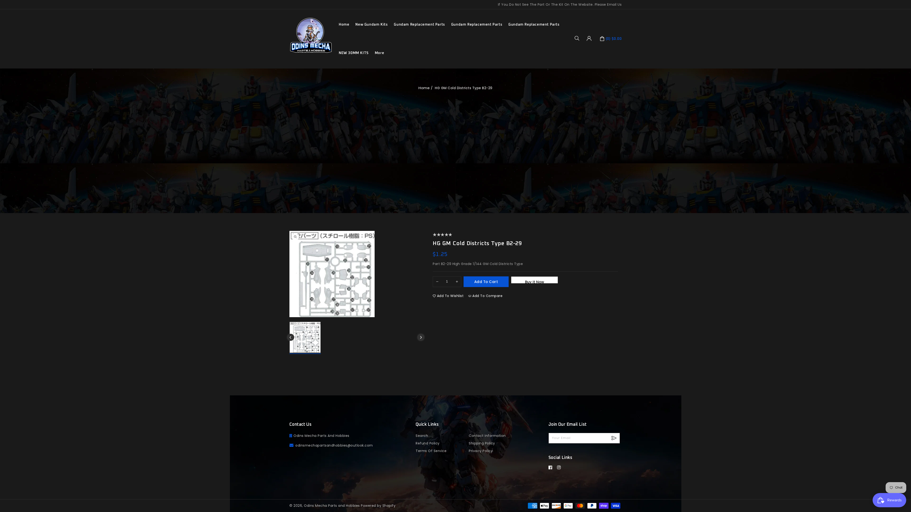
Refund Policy (428, 443)
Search (422, 435)
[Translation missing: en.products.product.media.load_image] (305, 338)
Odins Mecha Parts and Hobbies (332, 505)
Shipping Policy (482, 443)
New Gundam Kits (371, 24)
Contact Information (487, 435)
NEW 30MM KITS (354, 53)
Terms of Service (431, 450)
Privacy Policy (481, 450)
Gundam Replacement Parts (419, 24)
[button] (578, 38)
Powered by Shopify (378, 505)
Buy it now (534, 281)
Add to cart (486, 281)
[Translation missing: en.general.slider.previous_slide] (290, 337)
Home (424, 87)
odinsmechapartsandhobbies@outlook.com (334, 445)
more (379, 53)
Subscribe (614, 438)
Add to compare (487, 295)
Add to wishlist (450, 295)
